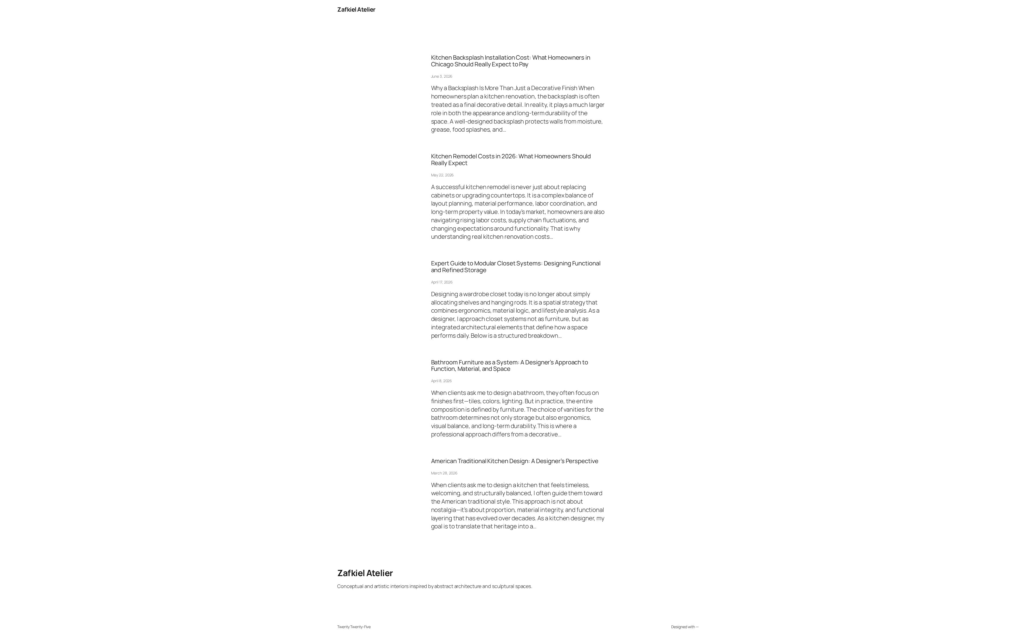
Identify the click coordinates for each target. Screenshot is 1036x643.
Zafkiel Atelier (356, 9)
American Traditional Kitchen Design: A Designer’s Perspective (514, 461)
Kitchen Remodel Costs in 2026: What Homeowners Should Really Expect (511, 159)
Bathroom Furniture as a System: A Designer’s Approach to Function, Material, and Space (509, 365)
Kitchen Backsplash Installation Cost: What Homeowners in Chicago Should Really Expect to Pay (510, 61)
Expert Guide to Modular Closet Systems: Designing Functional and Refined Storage (516, 266)
